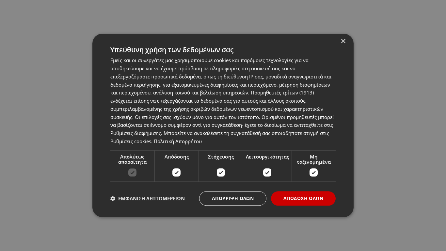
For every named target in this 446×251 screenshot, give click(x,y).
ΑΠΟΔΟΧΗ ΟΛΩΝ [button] (303, 198)
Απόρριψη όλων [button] (233, 198)
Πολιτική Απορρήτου (178, 141)
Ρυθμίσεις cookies (130, 141)
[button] (147, 198)
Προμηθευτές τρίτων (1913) (282, 93)
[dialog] (223, 125)
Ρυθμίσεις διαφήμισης (135, 133)
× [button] (343, 41)
